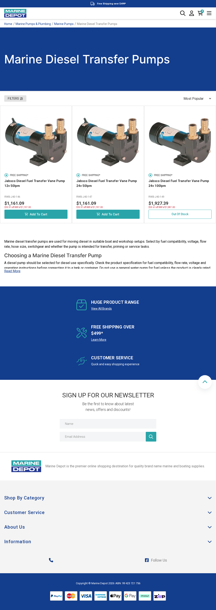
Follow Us (159, 560)
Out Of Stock (179, 214)
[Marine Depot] (15, 13)
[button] (205, 382)
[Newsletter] (151, 437)
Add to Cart (38, 214)
